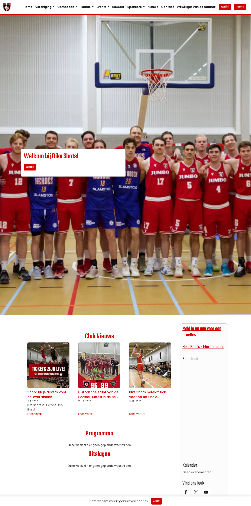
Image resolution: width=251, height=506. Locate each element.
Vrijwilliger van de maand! (196, 7)
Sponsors (134, 7)
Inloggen (240, 7)
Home (28, 7)
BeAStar (118, 7)
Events (101, 7)
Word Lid (30, 167)
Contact (167, 7)
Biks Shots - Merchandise (203, 347)
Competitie (66, 7)
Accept (156, 501)
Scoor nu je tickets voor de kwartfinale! (46, 394)
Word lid (225, 7)
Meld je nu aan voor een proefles (201, 332)
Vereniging (43, 7)
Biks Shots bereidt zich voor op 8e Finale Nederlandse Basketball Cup (148, 394)
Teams (85, 7)
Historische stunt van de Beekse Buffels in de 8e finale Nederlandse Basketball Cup (98, 394)
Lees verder (35, 414)
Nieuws (153, 7)
